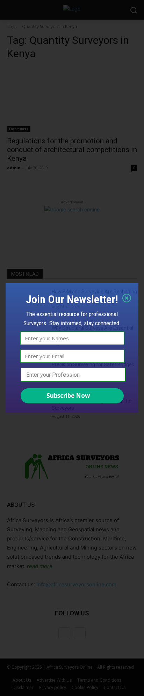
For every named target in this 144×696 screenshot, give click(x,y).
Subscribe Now (68, 395)
